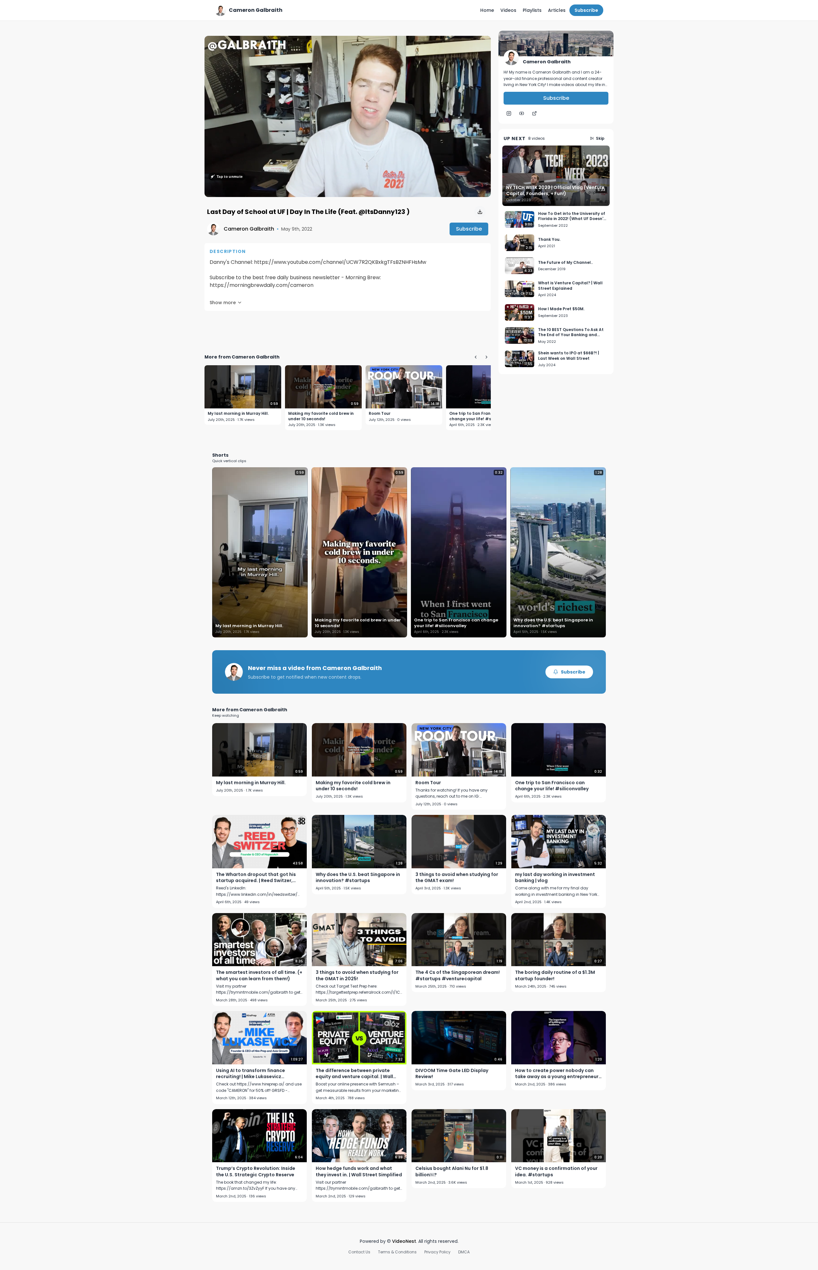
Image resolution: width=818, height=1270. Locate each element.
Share (477, 44)
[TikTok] (534, 113)
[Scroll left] (475, 356)
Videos (508, 10)
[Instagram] (509, 113)
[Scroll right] (486, 356)
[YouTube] (521, 113)
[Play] (348, 116)
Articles (557, 10)
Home (487, 10)
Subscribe (586, 10)
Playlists (532, 10)
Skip (600, 138)
